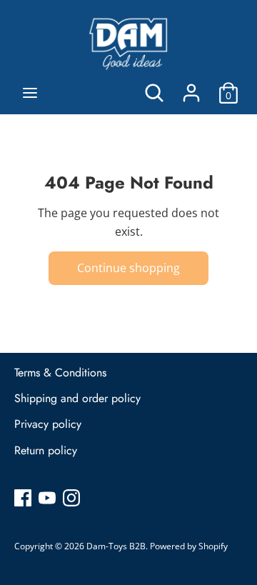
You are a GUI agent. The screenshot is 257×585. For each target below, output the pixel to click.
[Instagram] (71, 497)
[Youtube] (47, 497)
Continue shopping (128, 268)
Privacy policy (47, 424)
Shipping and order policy (77, 398)
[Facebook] (22, 497)
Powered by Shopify (189, 546)
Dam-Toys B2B (116, 546)
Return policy (45, 450)
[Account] (191, 87)
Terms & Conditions (60, 372)
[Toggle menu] (30, 92)
